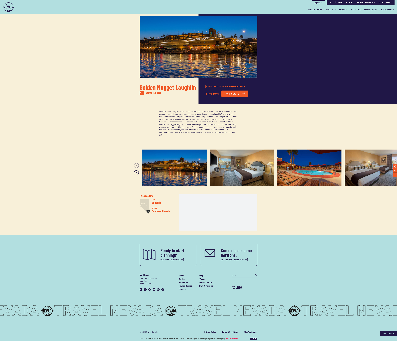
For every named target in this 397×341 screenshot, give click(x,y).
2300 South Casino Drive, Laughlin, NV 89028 (226, 86)
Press (181, 275)
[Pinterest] (154, 289)
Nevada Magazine (388, 9)
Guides (182, 279)
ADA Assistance (250, 332)
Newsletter (183, 282)
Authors (182, 289)
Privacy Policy (210, 332)
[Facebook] (141, 289)
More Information (232, 339)
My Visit (349, 2)
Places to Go (356, 9)
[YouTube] (158, 289)
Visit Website (232, 93)
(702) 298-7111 (213, 94)
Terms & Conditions (230, 332)
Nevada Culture (205, 282)
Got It (254, 339)
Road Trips (343, 9)
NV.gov (202, 279)
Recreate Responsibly (366, 2)
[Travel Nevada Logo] (8, 7)
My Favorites (387, 2)
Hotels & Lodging (315, 9)
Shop (340, 2)
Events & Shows (370, 9)
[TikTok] (162, 289)
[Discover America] (244, 287)
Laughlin (156, 202)
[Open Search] (330, 2)
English (317, 3)
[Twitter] (145, 289)
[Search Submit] (255, 275)
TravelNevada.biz (206, 286)
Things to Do (330, 9)
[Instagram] (149, 289)
